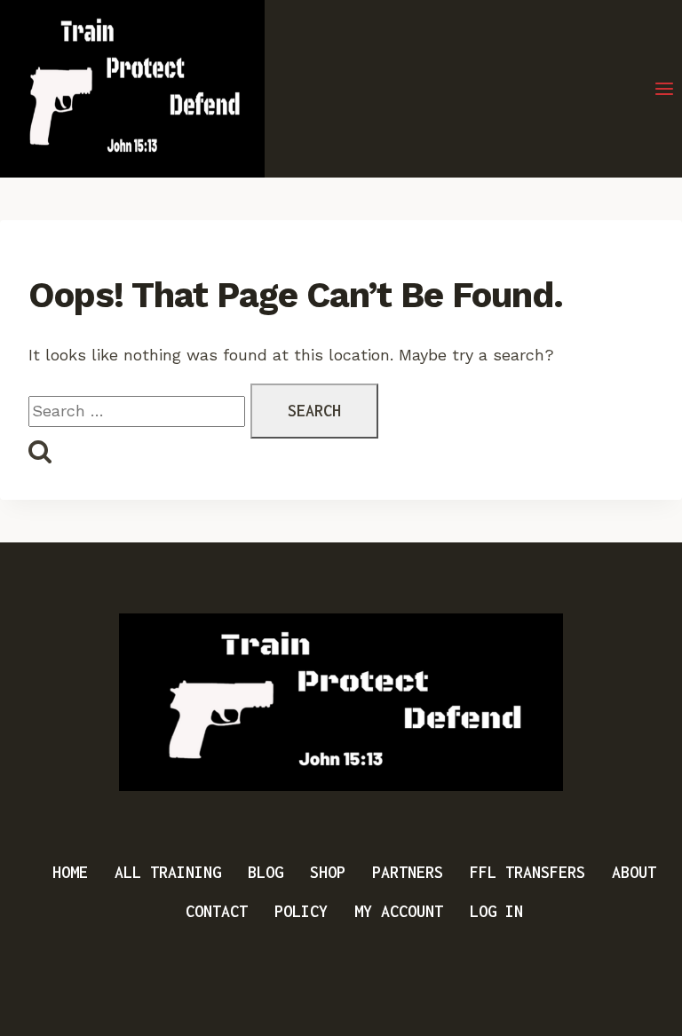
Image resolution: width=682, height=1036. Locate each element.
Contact (217, 911)
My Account (398, 911)
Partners (407, 872)
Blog (265, 872)
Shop (327, 872)
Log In (496, 911)
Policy (301, 911)
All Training (168, 872)
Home (70, 872)
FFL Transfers (527, 872)
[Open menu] (664, 88)
